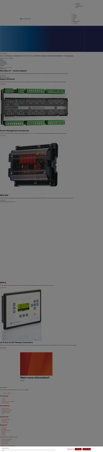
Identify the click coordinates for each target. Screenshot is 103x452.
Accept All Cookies (86, 449)
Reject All (78, 449)
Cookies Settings (70, 449)
